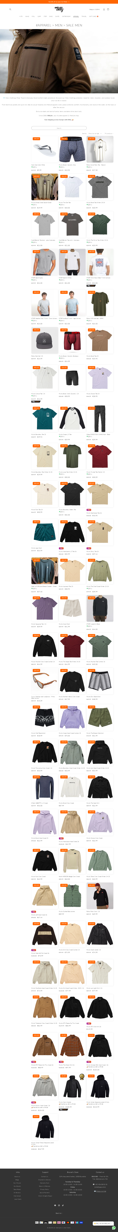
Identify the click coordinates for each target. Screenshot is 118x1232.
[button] (10, 9)
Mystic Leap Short (36, 548)
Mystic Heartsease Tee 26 (94, 513)
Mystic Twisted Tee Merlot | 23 (96, 472)
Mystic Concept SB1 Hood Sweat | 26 (97, 1065)
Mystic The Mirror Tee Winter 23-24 (97, 240)
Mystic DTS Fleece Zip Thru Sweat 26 (42, 1065)
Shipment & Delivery (44, 1180)
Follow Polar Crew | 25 (93, 911)
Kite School (17, 1196)
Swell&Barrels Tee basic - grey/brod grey (43, 240)
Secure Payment (45, 1192)
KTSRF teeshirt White (65, 278)
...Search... (59, 128)
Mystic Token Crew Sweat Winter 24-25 (98, 876)
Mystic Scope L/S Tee (65, 434)
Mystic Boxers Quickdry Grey (67, 165)
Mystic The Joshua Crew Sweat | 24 (41, 768)
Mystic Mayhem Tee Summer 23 (96, 661)
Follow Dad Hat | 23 (37, 356)
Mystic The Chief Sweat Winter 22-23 (98, 586)
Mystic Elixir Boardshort (93, 696)
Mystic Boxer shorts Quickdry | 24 (69, 393)
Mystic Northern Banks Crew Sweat (69, 696)
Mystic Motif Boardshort (38, 733)
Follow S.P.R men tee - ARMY (95, 318)
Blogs (17, 1180)
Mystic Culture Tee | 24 (38, 393)
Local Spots (17, 1199)
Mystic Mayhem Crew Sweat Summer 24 (43, 661)
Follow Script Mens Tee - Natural (96, 165)
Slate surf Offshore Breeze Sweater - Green (44, 586)
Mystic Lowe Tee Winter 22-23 (68, 472)
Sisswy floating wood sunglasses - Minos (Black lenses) (43, 697)
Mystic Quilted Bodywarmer (67, 911)
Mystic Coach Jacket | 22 (94, 950)
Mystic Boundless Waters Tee (67, 509)
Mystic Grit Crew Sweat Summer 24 (69, 950)
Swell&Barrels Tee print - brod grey (69, 240)
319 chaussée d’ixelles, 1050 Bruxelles (72, 1176)
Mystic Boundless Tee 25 (38, 434)
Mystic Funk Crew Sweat (38, 876)
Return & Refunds (44, 1186)
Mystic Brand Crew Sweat (66, 803)
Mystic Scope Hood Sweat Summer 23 (70, 733)
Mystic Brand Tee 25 (93, 356)
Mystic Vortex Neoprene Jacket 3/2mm (98, 1102)
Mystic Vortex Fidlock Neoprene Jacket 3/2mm (42, 1143)
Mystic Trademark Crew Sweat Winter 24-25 (44, 1023)
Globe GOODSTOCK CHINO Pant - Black (98, 434)
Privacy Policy (44, 1189)
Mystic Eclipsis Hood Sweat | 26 (40, 1105)
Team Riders (17, 1189)
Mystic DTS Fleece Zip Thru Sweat (69, 1023)
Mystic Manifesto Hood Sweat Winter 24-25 (44, 988)
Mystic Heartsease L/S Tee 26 (68, 551)
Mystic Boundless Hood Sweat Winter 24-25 (72, 768)
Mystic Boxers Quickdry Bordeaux (68, 356)
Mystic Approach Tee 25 (66, 586)
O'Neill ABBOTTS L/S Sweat (39, 803)
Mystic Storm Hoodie (65, 1102)
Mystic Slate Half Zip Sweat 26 (40, 953)
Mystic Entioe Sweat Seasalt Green (41, 202)
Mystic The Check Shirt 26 (66, 1065)
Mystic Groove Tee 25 (93, 393)
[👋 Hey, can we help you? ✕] (115, 1229)
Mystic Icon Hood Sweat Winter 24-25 (98, 768)
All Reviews (17, 1192)
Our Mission (17, 1183)
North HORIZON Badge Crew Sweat (69, 876)
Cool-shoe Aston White (38, 165)
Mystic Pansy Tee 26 (93, 551)
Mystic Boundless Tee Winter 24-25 (41, 472)
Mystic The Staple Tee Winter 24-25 (69, 661)
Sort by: (84, 133)
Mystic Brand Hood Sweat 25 (39, 838)
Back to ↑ (59, 1213)
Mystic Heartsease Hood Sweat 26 (69, 841)
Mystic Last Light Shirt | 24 (94, 988)
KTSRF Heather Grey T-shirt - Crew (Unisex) (44, 318)
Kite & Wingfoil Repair (45, 1196)
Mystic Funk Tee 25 (37, 509)
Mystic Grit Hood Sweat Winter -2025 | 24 (71, 988)
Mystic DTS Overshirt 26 (94, 1026)
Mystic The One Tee (65, 202)
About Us (17, 1176)
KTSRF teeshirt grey (37, 278)
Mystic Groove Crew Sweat (94, 838)
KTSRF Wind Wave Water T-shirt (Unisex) (98, 278)
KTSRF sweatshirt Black (93, 624)
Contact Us (44, 1176)
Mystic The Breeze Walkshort (95, 733)
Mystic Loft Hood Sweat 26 (39, 915)
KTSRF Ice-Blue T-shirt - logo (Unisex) (70, 318)
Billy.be (53, 1227)
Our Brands (17, 1186)
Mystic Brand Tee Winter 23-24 (96, 202)
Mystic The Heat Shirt (93, 803)
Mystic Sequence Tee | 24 (38, 624)
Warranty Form (44, 1183)
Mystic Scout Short (64, 624)
